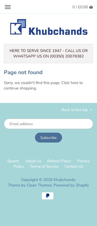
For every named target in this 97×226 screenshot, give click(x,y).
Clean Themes (39, 185)
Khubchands (64, 179)
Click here (69, 82)
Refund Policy (59, 161)
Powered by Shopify (71, 185)
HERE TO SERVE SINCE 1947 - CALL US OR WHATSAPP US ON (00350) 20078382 (49, 53)
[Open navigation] (8, 7)
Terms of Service (44, 166)
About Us (33, 161)
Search (13, 161)
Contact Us (73, 166)
